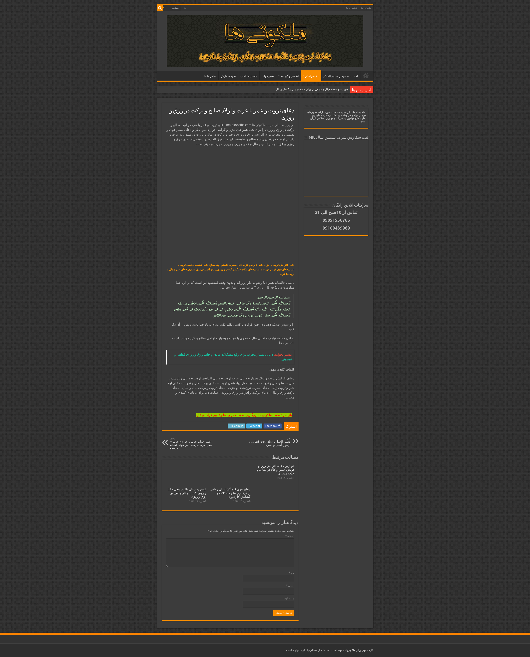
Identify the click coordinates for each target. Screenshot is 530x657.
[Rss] (184, 8)
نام (291, 572)
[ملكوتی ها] (265, 40)
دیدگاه (289, 536)
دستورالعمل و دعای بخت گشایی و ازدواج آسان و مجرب (269, 441)
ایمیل (290, 585)
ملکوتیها (350, 650)
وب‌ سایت (288, 598)
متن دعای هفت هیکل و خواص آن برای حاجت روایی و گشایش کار (312, 89)
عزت (279, 144)
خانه (365, 75)
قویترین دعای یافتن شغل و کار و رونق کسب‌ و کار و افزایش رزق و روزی (186, 493)
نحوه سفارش (228, 76)
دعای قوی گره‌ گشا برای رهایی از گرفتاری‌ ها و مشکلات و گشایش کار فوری (230, 493)
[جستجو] (160, 8)
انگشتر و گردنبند (290, 76)
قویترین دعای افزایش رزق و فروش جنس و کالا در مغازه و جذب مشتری (275, 469)
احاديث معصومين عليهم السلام (340, 76)
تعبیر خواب (268, 76)
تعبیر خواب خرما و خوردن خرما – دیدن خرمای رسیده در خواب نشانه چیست (191, 443)
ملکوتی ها (366, 7)
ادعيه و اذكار (312, 76)
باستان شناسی (248, 76)
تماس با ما (351, 7)
